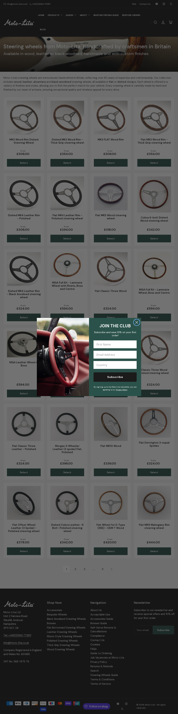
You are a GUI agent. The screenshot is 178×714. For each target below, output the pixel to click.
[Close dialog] (137, 322)
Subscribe (115, 377)
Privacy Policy (121, 390)
